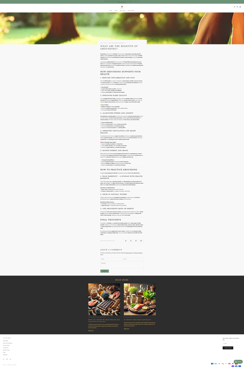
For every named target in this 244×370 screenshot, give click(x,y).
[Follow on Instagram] (7, 359)
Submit (104, 271)
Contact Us (5, 347)
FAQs (4, 352)
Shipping (5, 354)
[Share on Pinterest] (136, 240)
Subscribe (227, 347)
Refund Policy (6, 350)
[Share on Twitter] (130, 240)
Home (110, 10)
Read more (90, 330)
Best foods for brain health (96, 317)
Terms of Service (138, 253)
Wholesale (5, 340)
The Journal (131, 10)
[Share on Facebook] (125, 240)
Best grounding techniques (117, 42)
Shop (116, 10)
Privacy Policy (128, 253)
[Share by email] (141, 240)
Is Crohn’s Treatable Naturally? (137, 319)
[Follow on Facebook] (3, 359)
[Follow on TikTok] (10, 359)
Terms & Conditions (7, 343)
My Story (122, 10)
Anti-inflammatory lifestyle (132, 317)
